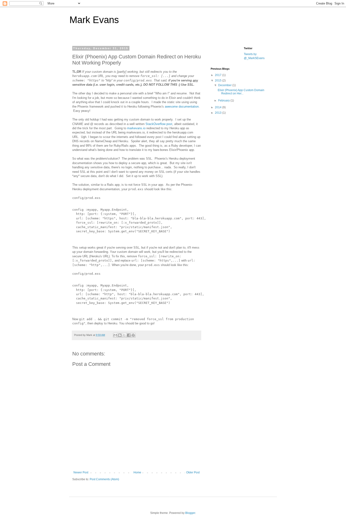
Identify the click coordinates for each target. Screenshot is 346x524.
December (225, 85)
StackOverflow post (158, 124)
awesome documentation (182, 106)
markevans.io (136, 128)
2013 (218, 112)
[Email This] (115, 335)
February (224, 100)
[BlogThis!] (119, 335)
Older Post (193, 472)
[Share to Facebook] (128, 335)
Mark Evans (94, 20)
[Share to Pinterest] (133, 335)
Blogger (190, 513)
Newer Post (80, 472)
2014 (218, 107)
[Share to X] (124, 335)
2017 (218, 75)
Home (137, 472)
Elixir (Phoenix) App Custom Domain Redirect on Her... (241, 92)
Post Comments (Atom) (104, 479)
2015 (218, 80)
